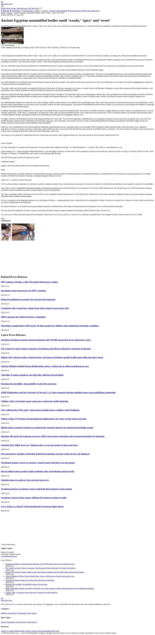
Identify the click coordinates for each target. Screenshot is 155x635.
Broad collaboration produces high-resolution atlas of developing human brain (37, 471)
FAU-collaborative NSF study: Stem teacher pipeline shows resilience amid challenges (40, 410)
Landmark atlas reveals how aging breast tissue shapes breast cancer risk (35, 308)
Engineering (61, 11)
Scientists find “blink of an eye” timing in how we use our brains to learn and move (39, 445)
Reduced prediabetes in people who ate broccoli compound (28, 299)
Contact (13, 8)
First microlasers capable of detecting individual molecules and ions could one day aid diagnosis (45, 454)
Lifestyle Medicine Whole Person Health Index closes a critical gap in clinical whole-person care (45, 366)
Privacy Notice (31, 631)
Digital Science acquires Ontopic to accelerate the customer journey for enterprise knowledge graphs (47, 427)
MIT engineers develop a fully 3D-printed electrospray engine (29, 282)
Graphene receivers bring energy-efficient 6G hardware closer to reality (34, 497)
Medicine (5, 11)
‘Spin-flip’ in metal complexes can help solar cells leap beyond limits (32, 375)
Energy (44, 11)
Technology (15, 11)
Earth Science (86, 11)
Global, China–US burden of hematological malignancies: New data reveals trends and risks (43, 419)
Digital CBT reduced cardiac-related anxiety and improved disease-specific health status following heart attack (52, 357)
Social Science (74, 11)
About (8, 8)
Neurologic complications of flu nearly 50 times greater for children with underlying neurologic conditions (50, 326)
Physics (52, 11)
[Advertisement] (69, 257)
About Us (4, 631)
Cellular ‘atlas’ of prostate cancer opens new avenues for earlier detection (34, 401)
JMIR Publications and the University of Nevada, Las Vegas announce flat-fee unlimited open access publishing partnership (58, 392)
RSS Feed (35, 8)
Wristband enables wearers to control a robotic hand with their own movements (38, 462)
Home (3, 8)
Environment (27, 11)
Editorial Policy (22, 8)
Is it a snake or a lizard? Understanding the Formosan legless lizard (32, 506)
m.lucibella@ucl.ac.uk (9, 556)
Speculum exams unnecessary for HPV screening (23, 290)
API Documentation (44, 631)
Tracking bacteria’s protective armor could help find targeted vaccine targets (36, 489)
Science (96, 11)
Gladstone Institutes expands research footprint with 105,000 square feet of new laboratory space (46, 340)
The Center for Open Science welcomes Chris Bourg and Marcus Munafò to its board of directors (46, 348)
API (29, 8)
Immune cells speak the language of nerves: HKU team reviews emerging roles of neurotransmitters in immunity (53, 436)
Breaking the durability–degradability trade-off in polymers (29, 384)
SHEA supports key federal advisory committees (23, 317)
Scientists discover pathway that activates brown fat (25, 480)
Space (36, 11)
